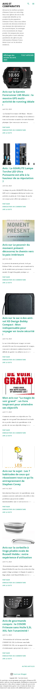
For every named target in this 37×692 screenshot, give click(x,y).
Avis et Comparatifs (11, 5)
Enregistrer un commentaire (14, 130)
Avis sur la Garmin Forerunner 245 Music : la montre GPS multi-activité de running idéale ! (18, 98)
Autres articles (28, 666)
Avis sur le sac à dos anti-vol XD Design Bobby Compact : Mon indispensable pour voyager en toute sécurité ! (18, 326)
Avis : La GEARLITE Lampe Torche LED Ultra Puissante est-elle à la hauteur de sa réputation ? (18, 174)
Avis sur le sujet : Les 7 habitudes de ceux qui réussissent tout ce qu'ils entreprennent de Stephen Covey (17, 477)
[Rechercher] (28, 3)
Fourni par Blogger (20, 674)
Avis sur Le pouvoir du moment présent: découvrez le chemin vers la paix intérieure (18, 249)
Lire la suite (7, 133)
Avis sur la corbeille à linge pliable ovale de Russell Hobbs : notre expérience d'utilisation (17, 552)
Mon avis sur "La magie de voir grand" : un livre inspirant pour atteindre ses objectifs (18, 402)
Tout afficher (27, 55)
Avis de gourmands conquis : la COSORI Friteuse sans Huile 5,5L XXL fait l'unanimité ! (17, 625)
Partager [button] (6, 127)
